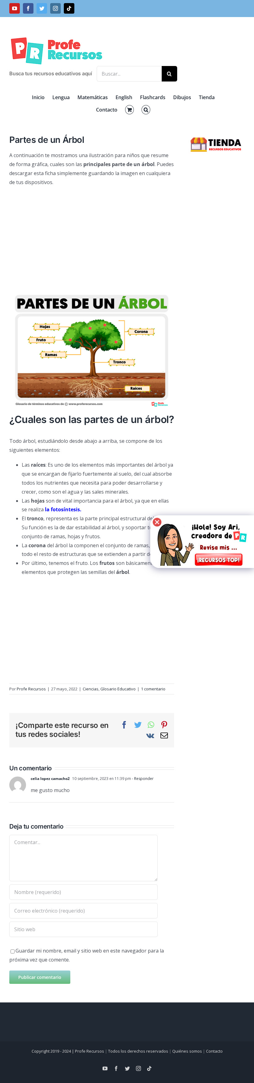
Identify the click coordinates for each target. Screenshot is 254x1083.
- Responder (142, 778)
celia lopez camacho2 (50, 778)
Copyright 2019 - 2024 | (53, 1051)
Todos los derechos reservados (138, 1051)
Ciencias (91, 689)
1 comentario (153, 689)
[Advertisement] (91, 236)
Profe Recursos (31, 689)
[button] (146, 109)
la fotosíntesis (62, 509)
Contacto (214, 1051)
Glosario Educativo (118, 689)
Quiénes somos (187, 1051)
